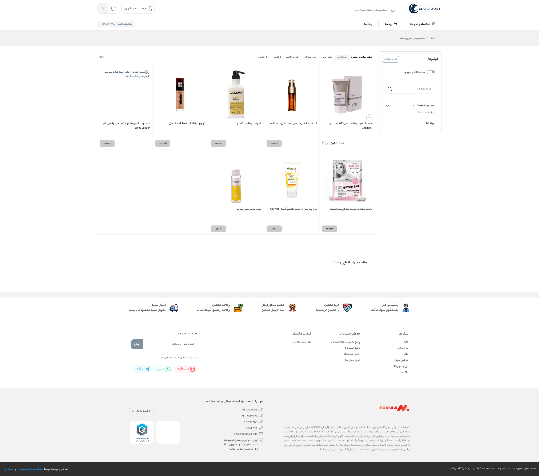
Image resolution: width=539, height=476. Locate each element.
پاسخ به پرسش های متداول (345, 342)
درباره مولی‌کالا (400, 366)
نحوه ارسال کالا (352, 360)
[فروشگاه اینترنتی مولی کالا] (425, 8)
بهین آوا (8, 469)
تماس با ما (403, 348)
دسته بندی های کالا (420, 24)
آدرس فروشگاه (352, 354)
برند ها (389, 24)
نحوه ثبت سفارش (302, 342)
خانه (431, 38)
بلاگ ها (368, 24)
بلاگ (406, 354)
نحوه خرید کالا (352, 348)
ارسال (137, 344)
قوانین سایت (401, 360)
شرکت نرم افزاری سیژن (31, 469)
